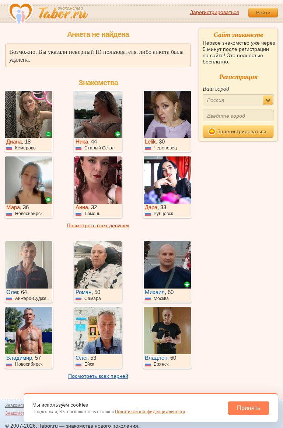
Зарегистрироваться (214, 12)
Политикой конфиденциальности (150, 411)
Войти (263, 12)
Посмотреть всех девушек (98, 225)
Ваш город (216, 88)
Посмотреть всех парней (98, 376)
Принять (248, 408)
